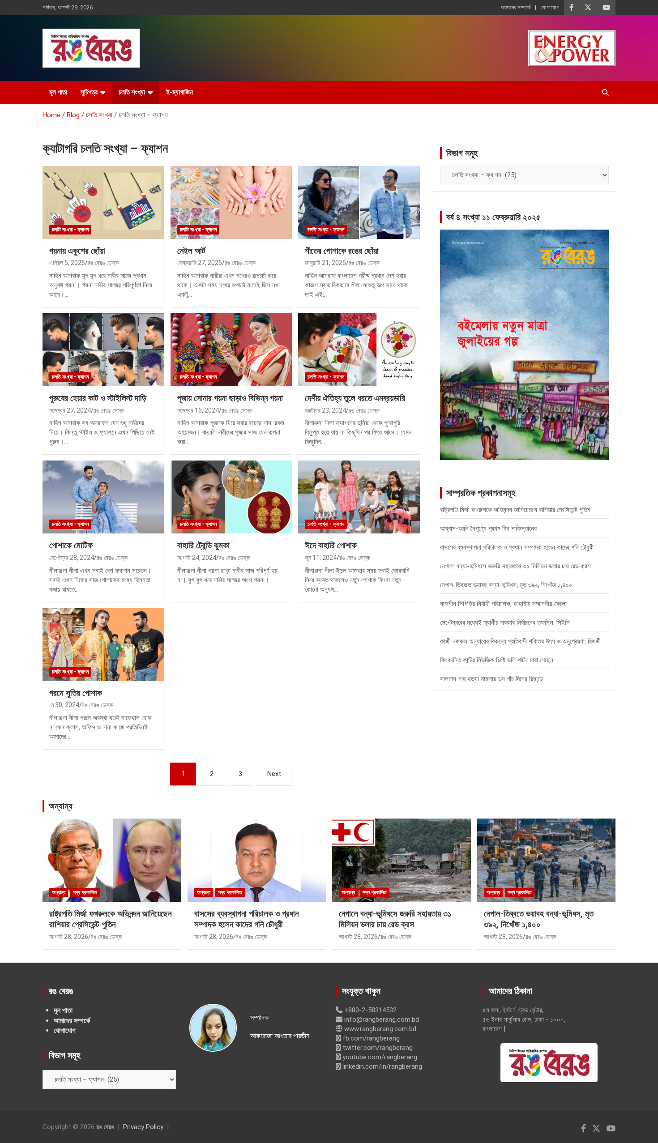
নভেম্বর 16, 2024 (198, 410)
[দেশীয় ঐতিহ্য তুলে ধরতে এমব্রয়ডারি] (359, 349)
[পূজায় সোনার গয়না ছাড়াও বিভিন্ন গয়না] (231, 349)
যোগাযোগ (550, 7)
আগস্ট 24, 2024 (196, 557)
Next (274, 774)
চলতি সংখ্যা (132, 92)
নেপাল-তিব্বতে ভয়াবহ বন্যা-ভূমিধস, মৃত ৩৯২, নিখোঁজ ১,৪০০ (506, 585)
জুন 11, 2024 (321, 557)
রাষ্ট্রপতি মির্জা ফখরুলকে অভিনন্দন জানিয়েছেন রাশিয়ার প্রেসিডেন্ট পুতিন (515, 510)
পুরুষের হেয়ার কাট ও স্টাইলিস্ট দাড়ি (97, 398)
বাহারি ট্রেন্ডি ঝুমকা (203, 545)
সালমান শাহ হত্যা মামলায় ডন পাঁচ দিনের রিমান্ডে (491, 679)
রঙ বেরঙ (105, 1127)
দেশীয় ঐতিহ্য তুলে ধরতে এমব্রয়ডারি (355, 398)
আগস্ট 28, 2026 (68, 936)
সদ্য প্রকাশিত (85, 892)
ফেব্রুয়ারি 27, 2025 (199, 262)
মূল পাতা (58, 92)
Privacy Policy (143, 1127)
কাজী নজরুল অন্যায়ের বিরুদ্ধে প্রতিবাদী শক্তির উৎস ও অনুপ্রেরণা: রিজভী (520, 641)
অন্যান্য (61, 806)
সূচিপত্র (89, 92)
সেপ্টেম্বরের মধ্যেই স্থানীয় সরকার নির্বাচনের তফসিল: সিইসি (505, 622)
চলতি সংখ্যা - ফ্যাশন (70, 229)
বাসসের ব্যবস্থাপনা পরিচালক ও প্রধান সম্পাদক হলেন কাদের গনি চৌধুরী (517, 547)
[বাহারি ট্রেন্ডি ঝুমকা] (231, 497)
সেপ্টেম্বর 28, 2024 (71, 557)
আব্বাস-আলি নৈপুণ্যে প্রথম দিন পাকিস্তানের (488, 529)
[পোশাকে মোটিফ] (103, 497)
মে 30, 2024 (64, 704)
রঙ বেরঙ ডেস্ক (103, 262)
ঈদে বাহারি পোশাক (331, 545)
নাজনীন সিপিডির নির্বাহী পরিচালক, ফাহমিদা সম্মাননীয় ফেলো (503, 604)
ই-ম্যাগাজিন (179, 92)
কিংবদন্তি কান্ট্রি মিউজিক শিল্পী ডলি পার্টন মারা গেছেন (496, 660)
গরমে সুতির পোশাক (75, 693)
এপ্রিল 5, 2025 (67, 262)
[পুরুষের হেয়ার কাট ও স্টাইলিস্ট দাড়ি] (103, 349)
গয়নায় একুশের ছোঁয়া (77, 251)
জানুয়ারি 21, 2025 (325, 262)
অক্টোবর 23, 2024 (325, 410)
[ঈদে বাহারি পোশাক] (359, 497)
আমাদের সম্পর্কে (515, 7)
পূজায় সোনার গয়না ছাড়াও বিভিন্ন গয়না (230, 398)
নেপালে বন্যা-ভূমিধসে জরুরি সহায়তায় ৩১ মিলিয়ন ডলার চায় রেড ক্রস (515, 566)
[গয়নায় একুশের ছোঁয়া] (103, 202)
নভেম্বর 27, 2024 (70, 410)
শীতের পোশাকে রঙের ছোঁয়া (342, 251)
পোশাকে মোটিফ (71, 545)
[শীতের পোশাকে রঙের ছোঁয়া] (359, 202)
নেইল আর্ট (191, 251)
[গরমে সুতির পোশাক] (103, 644)
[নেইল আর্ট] (231, 202)
